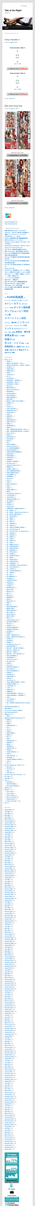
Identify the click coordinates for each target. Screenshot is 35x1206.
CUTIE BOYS (10, 412)
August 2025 (8, 832)
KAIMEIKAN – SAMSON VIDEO (15, 508)
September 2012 (9, 1124)
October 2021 (8, 919)
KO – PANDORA (11, 550)
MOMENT (9, 742)
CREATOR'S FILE (11, 410)
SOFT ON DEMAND (12, 671)
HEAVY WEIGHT (11, 484)
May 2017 (7, 1019)
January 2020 (8, 958)
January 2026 (8, 823)
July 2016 (7, 1038)
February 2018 (8, 1002)
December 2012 (9, 1119)
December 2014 (9, 1073)
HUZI (8, 486)
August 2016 (8, 1036)
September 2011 (9, 1147)
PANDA (9, 633)
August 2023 (8, 877)
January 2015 (8, 1072)
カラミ (17, 303)
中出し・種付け (8, 332)
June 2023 (7, 881)
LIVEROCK (10, 584)
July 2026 (7, 811)
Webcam (7, 788)
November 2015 (9, 1053)
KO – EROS (10, 522)
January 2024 (8, 868)
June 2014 (7, 1085)
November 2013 (9, 1098)
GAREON (9, 459)
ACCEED (9, 367)
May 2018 (7, 996)
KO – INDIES (10, 537)
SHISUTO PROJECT (12, 667)
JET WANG (10, 501)
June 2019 (7, 972)
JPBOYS (9, 503)
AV (7, 376)
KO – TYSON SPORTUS (13, 571)
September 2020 (9, 943)
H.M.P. (8, 482)
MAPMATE (9, 597)
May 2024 (7, 860)
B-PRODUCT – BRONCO (13, 380)
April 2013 (7, 1111)
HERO (8, 735)
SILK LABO (10, 669)
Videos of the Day (9, 268)
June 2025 (7, 836)
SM (24, 297)
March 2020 (8, 955)
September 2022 (9, 898)
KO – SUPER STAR (12, 561)
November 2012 (9, 1121)
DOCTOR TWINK (11, 784)
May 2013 (7, 1109)
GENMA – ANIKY (11, 469)
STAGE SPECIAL (11, 752)
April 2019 (7, 975)
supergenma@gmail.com (11, 222)
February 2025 (8, 843)
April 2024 (7, 862)
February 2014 (8, 1092)
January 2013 (8, 1117)
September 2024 (9, 853)
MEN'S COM (10, 608)
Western (7, 789)
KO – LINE (9, 542)
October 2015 (8, 1055)
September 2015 (9, 1057)
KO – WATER (10, 572)
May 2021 (7, 928)
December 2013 (9, 1096)
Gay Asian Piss (11, 463)
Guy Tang (9, 478)
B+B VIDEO (10, 378)
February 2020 (8, 957)
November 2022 (9, 894)
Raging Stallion (11, 799)
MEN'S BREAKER (11, 606)
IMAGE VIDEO (11, 489)
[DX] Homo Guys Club (13, 105)
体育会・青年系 (23, 331)
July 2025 (7, 834)
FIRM (8, 723)
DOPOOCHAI (10, 437)
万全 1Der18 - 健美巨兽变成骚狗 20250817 (16, 249)
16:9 (6, 297)
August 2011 (8, 1149)
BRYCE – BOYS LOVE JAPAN (15, 401)
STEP (8, 754)
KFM (8, 738)
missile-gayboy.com (12, 620)
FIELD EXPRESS (11, 450)
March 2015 (8, 1068)
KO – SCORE (10, 554)
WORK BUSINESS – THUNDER (15, 695)
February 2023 (8, 889)
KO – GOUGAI (10, 533)
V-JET (8, 688)
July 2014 (7, 1083)
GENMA (9, 467)
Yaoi (6, 803)
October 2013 (8, 1100)
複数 (13, 352)
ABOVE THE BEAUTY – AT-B (14, 363)
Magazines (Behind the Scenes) (13, 718)
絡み (11, 352)
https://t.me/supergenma (11, 224)
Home (6, 28)
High (8, 771)
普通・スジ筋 (25, 343)
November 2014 (9, 1075)
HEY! (8, 737)
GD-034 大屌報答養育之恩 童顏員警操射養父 (16, 238)
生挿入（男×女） (26, 347)
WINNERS (9, 691)
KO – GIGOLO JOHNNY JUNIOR (15, 527)
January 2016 (8, 1049)
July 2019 (7, 970)
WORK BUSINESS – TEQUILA (15, 693)
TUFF (8, 761)
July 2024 (7, 857)
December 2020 (9, 938)
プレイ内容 (23, 325)
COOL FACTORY (11, 408)
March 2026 (8, 819)
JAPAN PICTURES (12, 499)
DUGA (8, 440)
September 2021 (9, 921)
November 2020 (9, 940)
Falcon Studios (11, 795)
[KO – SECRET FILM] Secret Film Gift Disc (18, 703)
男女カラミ (24, 349)
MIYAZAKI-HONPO (12, 622)
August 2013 (8, 1104)
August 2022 (8, 900)
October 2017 (8, 1009)
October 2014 (8, 1077)
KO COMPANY (10, 576)
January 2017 (8, 1026)
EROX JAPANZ (11, 444)
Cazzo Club (10, 791)
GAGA (8, 731)
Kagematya (10, 506)
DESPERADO (10, 425)
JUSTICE (9, 505)
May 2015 (7, 1064)
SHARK (9, 663)
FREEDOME (10, 456)
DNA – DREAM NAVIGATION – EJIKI (16, 429)
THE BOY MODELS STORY (14, 759)
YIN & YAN (9, 701)
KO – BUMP (10, 518)
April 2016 (7, 1043)
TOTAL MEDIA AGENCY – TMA (15, 682)
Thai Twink (10, 680)
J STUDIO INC (10, 495)
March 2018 (8, 1000)
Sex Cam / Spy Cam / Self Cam (13, 774)
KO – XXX (9, 574)
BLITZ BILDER (11, 395)
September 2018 (9, 989)
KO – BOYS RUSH (11, 516)
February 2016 (8, 1047)
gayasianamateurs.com (13, 465)
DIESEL (9, 427)
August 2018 (8, 991)
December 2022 (9, 892)
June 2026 (7, 813)
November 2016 (9, 1030)
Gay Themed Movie (10, 712)
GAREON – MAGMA (12, 461)
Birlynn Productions (12, 389)
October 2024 (8, 851)
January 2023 (8, 891)
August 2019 (8, 968)
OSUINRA (9, 631)
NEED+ (9, 744)
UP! (8, 763)
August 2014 (8, 1081)
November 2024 (9, 849)
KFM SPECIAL (11, 740)
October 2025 (8, 828)
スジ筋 (8, 314)
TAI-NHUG (9, 757)
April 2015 (7, 1066)
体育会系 (9, 335)
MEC (8, 605)
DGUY (8, 721)
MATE (8, 603)
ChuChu (9, 406)
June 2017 (7, 1017)
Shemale (9, 665)
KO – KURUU (10, 540)
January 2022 (8, 913)
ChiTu (8, 405)
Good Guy (9, 769)
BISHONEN (10, 391)
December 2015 (9, 1051)
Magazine (7, 714)
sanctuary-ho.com (12, 659)
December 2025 (9, 825)
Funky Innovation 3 (12, 39)
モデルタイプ (18, 329)
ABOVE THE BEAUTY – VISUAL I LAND (17, 365)
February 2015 (8, 1070)
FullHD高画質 (15, 297)
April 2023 (7, 885)
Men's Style (10, 612)
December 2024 (9, 847)
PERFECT (9, 639)
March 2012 (8, 1136)
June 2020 (7, 949)
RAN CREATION (11, 646)
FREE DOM (10, 454)
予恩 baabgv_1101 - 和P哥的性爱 (13, 285)
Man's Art (9, 595)
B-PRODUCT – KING (12, 384)
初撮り (23, 335)
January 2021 (8, 936)
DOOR (8, 435)
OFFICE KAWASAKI (12, 627)
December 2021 (9, 915)
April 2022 (7, 907)
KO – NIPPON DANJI (12, 546)
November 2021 (9, 917)
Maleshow (9, 591)
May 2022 (7, 906)
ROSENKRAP (10, 657)
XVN (8, 697)
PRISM (8, 642)
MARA (8, 599)
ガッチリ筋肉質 (22, 307)
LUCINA (9, 586)
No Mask (9, 625)
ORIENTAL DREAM (12, 629)
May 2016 (7, 1041)
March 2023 (8, 887)
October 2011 (8, 1145)
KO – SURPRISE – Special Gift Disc (16, 565)
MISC (8, 618)
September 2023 (9, 875)
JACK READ (10, 497)
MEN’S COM (10, 616)
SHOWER (9, 746)
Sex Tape (7, 776)
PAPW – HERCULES (12, 635)
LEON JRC (9, 582)
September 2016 (9, 1034)
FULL (8, 729)
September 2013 (9, 1102)
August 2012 (8, 1126)
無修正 (19, 346)
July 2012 (7, 1128)
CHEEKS (9, 403)
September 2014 (9, 1079)
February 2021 (8, 934)
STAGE (9, 750)
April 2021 (7, 930)
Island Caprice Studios (13, 493)
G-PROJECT (10, 457)
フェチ (6, 325)
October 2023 (8, 874)
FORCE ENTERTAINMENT (14, 452)
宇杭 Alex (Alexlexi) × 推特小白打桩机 (15, 283)
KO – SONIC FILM (11, 559)
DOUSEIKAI (10, 439)
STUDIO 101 (10, 674)
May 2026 (7, 815)
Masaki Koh (10, 601)
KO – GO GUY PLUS (12, 529)
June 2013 (7, 1107)
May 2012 (7, 1132)
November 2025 (9, 826)
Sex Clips (9, 661)
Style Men (9, 772)
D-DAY (8, 414)
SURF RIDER (10, 676)
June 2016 (7, 1040)
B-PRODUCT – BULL (12, 382)
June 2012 (7, 1130)
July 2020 (7, 947)
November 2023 (9, 872)
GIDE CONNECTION (12, 473)
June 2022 (7, 904)
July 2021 (7, 924)
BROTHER (9, 399)
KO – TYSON (10, 569)
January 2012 (8, 1140)
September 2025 (9, 830)
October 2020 (8, 941)
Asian (11, 98)
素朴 (8, 352)
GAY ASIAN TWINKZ (12, 786)
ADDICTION (10, 369)
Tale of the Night (13, 10)
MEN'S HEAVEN (11, 610)
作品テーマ (17, 336)
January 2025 (8, 845)
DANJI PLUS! (10, 422)
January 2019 (8, 981)
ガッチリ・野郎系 (9, 308)
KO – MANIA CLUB (12, 544)
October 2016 (8, 1032)
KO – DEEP (10, 520)
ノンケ (21, 322)
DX (14, 98)
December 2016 (9, 1028)
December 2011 (9, 1141)
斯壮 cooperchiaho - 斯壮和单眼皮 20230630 (16, 251)
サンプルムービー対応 (17, 311)
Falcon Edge (10, 793)
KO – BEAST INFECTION (13, 514)
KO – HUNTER (10, 535)
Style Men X (8, 778)
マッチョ (9, 328)
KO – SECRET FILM (12, 555)
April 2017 (7, 1021)
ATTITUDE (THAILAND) (11, 706)
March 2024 (8, 864)
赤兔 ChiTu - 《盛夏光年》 (12, 279)
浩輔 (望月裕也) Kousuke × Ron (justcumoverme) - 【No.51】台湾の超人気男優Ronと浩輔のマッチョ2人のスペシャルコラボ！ (17, 232)
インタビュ (25, 300)
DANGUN (9, 416)
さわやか (13, 300)
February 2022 (8, 911)
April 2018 (7, 998)
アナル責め (19, 300)
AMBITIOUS (10, 371)
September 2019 (9, 966)
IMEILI (8, 491)
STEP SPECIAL (11, 755)
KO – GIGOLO (10, 525)
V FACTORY (10, 686)
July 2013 (7, 1106)
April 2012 (7, 1134)
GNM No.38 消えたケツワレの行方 (14, 240)
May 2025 (7, 838)
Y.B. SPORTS (10, 699)
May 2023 (7, 883)
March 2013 (8, 1113)
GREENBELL (10, 476)
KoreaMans (10, 578)
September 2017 (9, 1011)
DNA (8, 716)
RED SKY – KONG (12, 652)
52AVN (8, 361)
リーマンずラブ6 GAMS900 (12, 278)
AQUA (8, 373)
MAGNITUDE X (11, 588)
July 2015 (7, 1060)
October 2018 (8, 987)
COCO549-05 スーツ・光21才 (12, 236)
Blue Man (9, 767)
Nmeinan (9, 623)
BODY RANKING (11, 397)
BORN (8, 720)
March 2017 (8, 1023)
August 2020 (8, 945)
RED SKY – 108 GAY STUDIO (15, 648)
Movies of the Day (12, 797)
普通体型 (9, 346)
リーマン (25, 328)
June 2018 (7, 994)
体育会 (13, 332)
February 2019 (8, 979)
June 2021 (7, 926)
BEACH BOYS (10, 388)
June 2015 (7, 1062)
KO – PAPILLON (11, 552)
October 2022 (8, 896)
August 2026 (8, 809)
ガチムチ (24, 304)
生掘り (7, 350)
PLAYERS (9, 640)
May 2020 (7, 951)
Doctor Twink (10, 433)
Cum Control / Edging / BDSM (13, 710)
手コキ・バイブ (13, 342)
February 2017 (8, 1024)
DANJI (8, 418)
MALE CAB (10, 589)
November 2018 (9, 985)
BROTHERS (8, 708)
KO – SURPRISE (11, 563)
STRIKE (9, 672)
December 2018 (9, 983)
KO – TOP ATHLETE (12, 567)
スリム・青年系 (11, 322)
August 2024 (8, 855)
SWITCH (9, 678)
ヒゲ (27, 322)
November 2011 (9, 1143)
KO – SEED (10, 557)
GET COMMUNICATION (13, 471)
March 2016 (8, 1045)
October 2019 (8, 964)
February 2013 (8, 1115)
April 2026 (7, 817)
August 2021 (8, 923)
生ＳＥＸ (14, 349)
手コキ (12, 339)
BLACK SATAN (11, 393)
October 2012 (8, 1123)
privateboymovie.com (13, 644)
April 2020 (7, 953)
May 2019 (7, 974)
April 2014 (7, 1089)
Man (8, 593)
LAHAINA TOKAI (11, 580)
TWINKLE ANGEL (11, 684)
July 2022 (7, 902)
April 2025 (7, 840)
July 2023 (7, 879)
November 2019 (9, 962)
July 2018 (7, 992)
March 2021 (8, 932)
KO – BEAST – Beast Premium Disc (16, 512)
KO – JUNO (10, 539)
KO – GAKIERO (11, 523)
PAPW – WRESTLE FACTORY (15, 637)
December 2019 (9, 960)
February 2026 (8, 821)
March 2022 (8, 909)
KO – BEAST (10, 510)
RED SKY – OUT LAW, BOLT (14, 654)
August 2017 (8, 1013)
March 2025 (8, 841)
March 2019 (8, 977)
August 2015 (8, 1058)
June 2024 (7, 858)
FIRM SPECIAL (11, 725)
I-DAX (8, 488)
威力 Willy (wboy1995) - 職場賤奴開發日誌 (16, 281)
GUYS (8, 480)
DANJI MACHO (11, 420)
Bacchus (9, 386)
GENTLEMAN (10, 733)
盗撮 (6, 352)
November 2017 (9, 1007)
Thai (6, 780)
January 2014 (8, 1094)
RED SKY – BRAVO (12, 650)
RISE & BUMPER (11, 655)
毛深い (14, 346)
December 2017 (9, 1006)
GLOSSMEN (10, 474)
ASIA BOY (9, 782)
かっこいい (8, 300)
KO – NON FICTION (12, 548)
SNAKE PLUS (10, 748)
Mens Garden (10, 614)
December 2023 (9, 870)
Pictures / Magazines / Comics (13, 765)
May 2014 (7, 1087)
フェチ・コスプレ (14, 325)
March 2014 (8, 1090)
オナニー (9, 303)
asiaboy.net (10, 374)
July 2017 (7, 1015)
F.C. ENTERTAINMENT (13, 448)
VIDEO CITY (10, 689)
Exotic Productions (12, 446)
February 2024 (8, 866)
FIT (7, 727)
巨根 (7, 339)
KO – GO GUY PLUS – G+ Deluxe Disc (17, 531)
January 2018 (8, 1004)
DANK (8, 424)
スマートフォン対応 (15, 318)
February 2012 (8, 1138)
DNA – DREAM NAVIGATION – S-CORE (17, 431)
